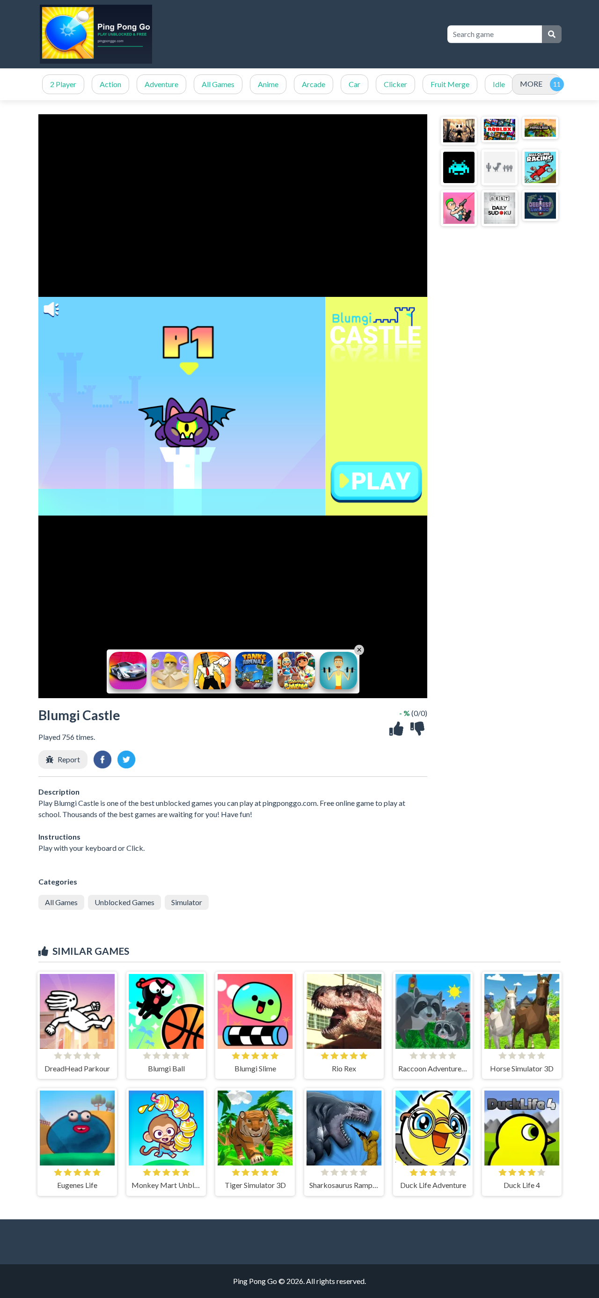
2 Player (63, 84)
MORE (531, 83)
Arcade (313, 84)
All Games (218, 84)
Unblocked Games (124, 902)
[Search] (552, 34)
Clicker (395, 84)
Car (354, 84)
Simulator (186, 902)
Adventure (161, 84)
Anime (268, 84)
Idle (499, 84)
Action (110, 84)
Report (69, 759)
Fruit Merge (450, 84)
